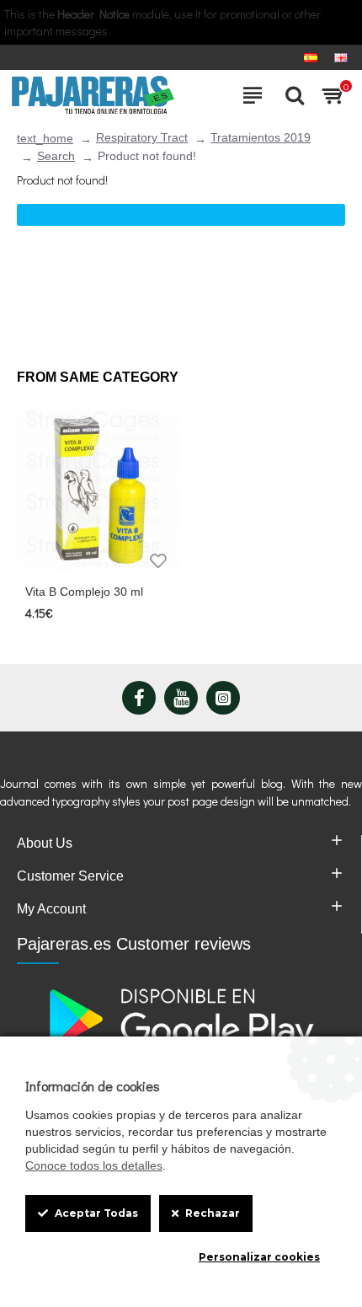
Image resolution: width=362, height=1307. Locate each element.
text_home (45, 138)
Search (56, 156)
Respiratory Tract (142, 137)
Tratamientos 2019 (260, 137)
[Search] (290, 95)
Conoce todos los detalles (93, 1165)
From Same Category (97, 377)
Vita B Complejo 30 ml (84, 591)
